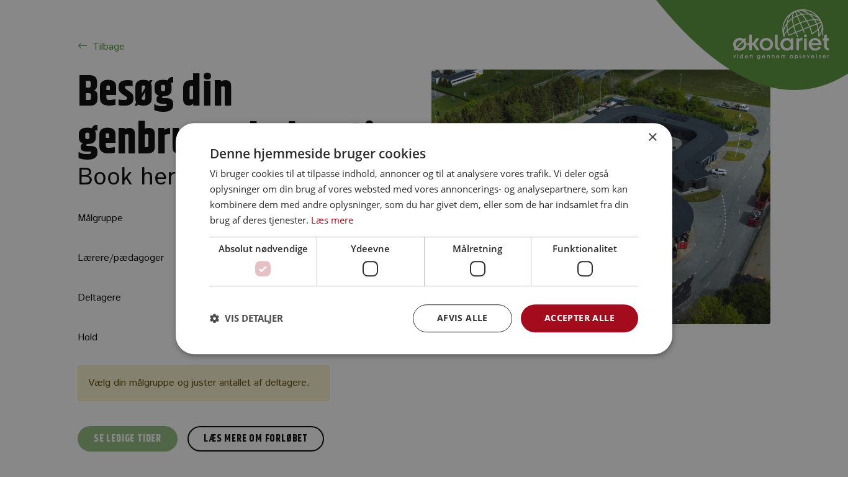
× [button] (652, 137)
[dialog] (424, 238)
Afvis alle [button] (462, 318)
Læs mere (332, 220)
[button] (246, 318)
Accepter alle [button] (579, 318)
